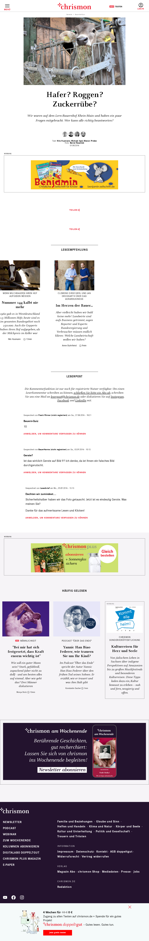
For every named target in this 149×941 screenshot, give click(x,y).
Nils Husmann (63, 141)
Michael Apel (77, 141)
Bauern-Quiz (31, 421)
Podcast (9, 828)
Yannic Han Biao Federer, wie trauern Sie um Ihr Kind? (76, 652)
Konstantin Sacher (73, 688)
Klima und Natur (100, 826)
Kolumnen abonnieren (21, 846)
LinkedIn (80, 400)
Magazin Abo (66, 871)
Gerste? (28, 455)
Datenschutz (85, 851)
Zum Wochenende (17, 840)
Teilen (73, 210)
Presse (126, 871)
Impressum (65, 851)
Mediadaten (110, 871)
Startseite (69, 14)
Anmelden (141, 6)
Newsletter (12, 822)
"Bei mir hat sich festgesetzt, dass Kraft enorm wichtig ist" (26, 652)
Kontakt (101, 851)
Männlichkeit (28, 640)
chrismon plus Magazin (22, 859)
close (129, 907)
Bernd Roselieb (77, 143)
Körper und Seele (128, 826)
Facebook (63, 400)
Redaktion (64, 887)
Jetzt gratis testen (57, 932)
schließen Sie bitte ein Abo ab (92, 393)
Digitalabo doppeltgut (21, 852)
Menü (7, 9)
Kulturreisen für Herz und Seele (124, 648)
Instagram (117, 397)
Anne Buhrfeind (69, 345)
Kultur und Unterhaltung (74, 831)
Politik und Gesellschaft (113, 831)
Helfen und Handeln (71, 826)
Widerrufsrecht (68, 856)
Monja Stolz (22, 692)
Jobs (136, 871)
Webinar (9, 834)
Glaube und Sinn (107, 821)
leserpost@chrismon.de (65, 397)
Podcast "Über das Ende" (77, 640)
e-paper (9, 865)
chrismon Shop (88, 871)
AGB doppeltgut (121, 851)
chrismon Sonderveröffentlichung (124, 638)
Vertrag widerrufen (95, 856)
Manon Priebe (90, 141)
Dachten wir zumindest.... (40, 494)
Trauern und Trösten (71, 836)
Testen (115, 7)
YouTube (5, 897)
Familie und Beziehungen (75, 821)
